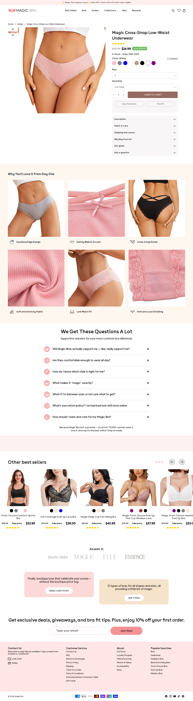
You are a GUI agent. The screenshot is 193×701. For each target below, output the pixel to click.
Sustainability (123, 666)
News (119, 670)
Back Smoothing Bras (160, 662)
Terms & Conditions (75, 673)
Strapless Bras (157, 659)
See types (134, 598)
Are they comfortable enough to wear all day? (81, 360)
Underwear (156, 655)
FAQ (68, 655)
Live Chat (17, 659)
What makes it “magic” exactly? (73, 383)
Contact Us (71, 652)
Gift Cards (71, 681)
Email (15, 663)
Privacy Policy (72, 662)
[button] (118, 43)
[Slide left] (172, 462)
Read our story (59, 590)
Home (11, 24)
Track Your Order (73, 670)
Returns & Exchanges (75, 659)
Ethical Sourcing (124, 659)
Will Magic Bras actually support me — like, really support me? (91, 349)
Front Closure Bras (159, 666)
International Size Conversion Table (82, 677)
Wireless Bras (157, 673)
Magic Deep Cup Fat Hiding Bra (98, 517)
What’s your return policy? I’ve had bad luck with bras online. (90, 405)
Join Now (126, 630)
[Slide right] (182, 462)
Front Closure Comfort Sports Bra (18, 517)
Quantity (117, 81)
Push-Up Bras (157, 670)
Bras (153, 652)
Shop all (159, 462)
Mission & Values (124, 662)
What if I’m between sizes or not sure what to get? (84, 394)
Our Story (121, 652)
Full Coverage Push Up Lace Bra (58, 517)
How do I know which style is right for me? (79, 371)
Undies (20, 24)
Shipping (70, 666)
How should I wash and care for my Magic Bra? (82, 417)
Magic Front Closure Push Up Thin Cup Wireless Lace (138, 517)
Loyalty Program (124, 655)
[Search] (173, 10)
